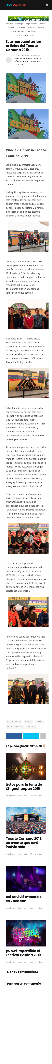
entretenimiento (24, 59)
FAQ (18, 27)
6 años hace (36, 56)
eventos (37, 59)
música (17, 62)
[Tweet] (31, 736)
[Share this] (14, 736)
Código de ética (31, 23)
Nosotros (31, 27)
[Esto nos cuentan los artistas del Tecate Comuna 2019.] (26, 88)
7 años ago (22, 854)
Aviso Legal (19, 23)
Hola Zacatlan (23, 56)
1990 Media (34, 31)
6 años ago (22, 796)
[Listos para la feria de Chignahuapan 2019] (26, 766)
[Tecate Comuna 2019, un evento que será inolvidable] (26, 820)
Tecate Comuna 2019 (31, 62)
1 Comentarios (36, 796)
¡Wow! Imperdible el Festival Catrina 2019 (23, 952)
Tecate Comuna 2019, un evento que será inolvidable (24, 842)
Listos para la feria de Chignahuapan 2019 (24, 786)
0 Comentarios (36, 854)
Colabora (11, 27)
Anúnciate (9, 23)
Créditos (41, 23)
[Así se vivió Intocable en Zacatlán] (26, 879)
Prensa (23, 27)
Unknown (12, 796)
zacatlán (18, 64)
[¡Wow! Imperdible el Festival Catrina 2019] (26, 933)
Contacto (40, 27)
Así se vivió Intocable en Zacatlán (24, 898)
